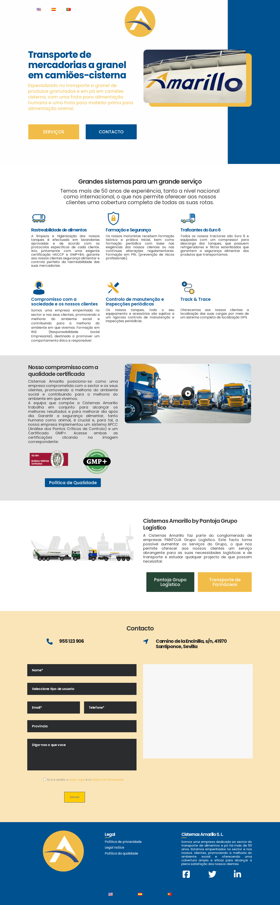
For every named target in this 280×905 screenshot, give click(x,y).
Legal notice (114, 847)
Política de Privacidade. (107, 780)
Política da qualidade (121, 853)
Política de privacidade (123, 841)
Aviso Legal (77, 780)
